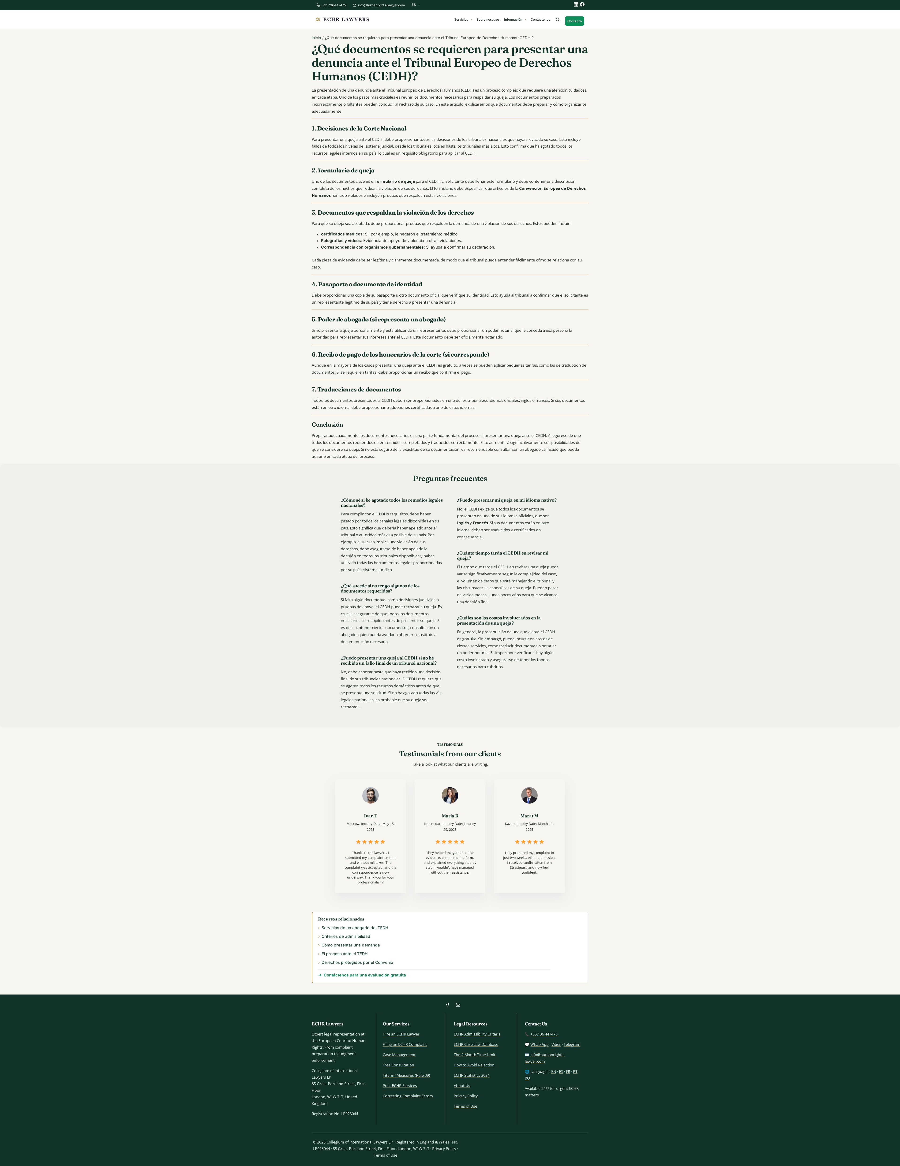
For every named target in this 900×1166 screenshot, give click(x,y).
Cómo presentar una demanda (351, 945)
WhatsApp (539, 1044)
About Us (462, 1085)
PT (575, 1071)
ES (561, 1071)
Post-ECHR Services (400, 1085)
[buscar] (557, 20)
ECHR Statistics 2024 (472, 1075)
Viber (556, 1044)
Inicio (316, 37)
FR (568, 1071)
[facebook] (582, 4)
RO (527, 1078)
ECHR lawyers (346, 19)
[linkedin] (576, 4)
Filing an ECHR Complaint (405, 1044)
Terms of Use (465, 1106)
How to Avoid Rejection (474, 1065)
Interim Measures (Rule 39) (406, 1075)
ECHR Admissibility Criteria (477, 1034)
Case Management (399, 1054)
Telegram (572, 1044)
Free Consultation (398, 1065)
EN (553, 1071)
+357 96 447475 (544, 1034)
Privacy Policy (466, 1096)
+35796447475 (333, 5)
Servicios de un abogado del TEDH (355, 927)
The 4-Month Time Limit (474, 1054)
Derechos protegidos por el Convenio (357, 962)
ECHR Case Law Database (476, 1044)
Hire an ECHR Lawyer (401, 1034)
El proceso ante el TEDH (345, 953)
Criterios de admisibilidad (346, 936)
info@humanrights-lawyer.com (381, 5)
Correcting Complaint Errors (408, 1096)
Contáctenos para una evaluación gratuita (365, 975)
